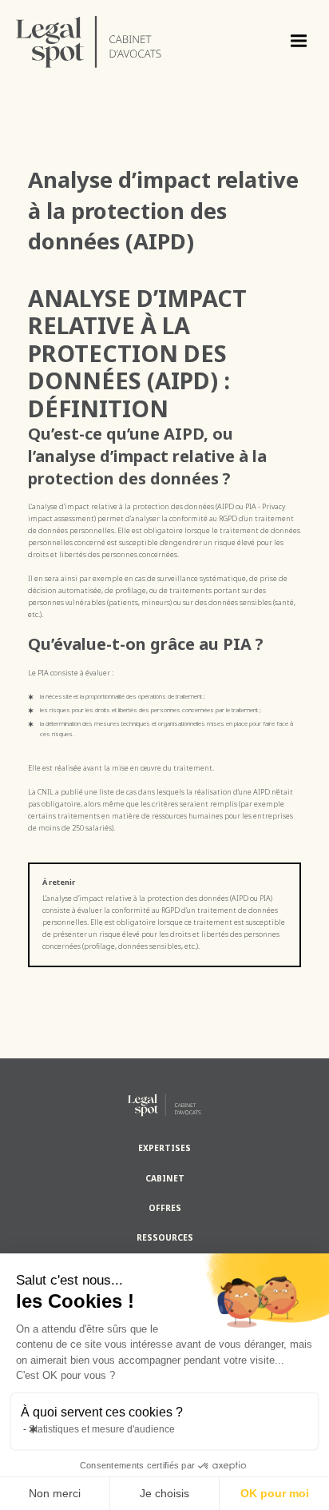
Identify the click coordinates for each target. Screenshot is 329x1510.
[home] (39, 41)
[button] (298, 41)
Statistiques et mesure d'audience (102, 1429)
